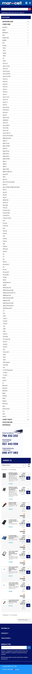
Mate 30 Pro (6, 156)
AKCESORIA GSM (7, 21)
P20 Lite (5, 231)
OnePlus (4, 396)
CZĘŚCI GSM (6, 24)
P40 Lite (5, 246)
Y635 (4, 359)
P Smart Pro (6, 215)
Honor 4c (5, 79)
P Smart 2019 (6, 210)
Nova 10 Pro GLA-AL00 (9, 182)
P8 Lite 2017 (6, 264)
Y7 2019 (5, 375)
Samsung (4, 403)
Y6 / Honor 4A (6, 339)
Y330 (4, 316)
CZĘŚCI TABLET (7, 419)
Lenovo (4, 380)
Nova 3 (4, 189)
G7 (3, 58)
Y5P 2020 (5, 336)
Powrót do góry (24, 620)
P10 (4, 220)
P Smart (5, 207)
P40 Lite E (5, 249)
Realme (4, 401)
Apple (3, 30)
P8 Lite (4, 262)
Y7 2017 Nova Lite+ (8, 370)
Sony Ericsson (6, 408)
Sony (3, 406)
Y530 (4, 329)
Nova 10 (5, 179)
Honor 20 (5, 68)
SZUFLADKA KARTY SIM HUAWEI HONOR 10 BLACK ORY (13, 553)
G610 (4, 50)
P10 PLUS (5, 225)
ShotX (4, 280)
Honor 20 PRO (6, 73)
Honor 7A (5, 99)
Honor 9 (5, 115)
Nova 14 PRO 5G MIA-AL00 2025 (11, 187)
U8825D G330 (6, 300)
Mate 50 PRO (6, 158)
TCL (3, 411)
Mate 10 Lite (6, 143)
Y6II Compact (6, 362)
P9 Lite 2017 (6, 272)
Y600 (4, 354)
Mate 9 (4, 166)
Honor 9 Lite (6, 117)
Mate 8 (4, 164)
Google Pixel (5, 37)
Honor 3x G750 (6, 76)
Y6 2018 (5, 344)
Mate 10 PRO (6, 146)
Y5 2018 (5, 321)
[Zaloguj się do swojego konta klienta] (26, 3)
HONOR (4, 40)
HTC (3, 43)
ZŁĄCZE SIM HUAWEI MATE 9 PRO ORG (14, 601)
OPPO (4, 398)
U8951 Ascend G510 (8, 305)
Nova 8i (5, 195)
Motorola (4, 388)
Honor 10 (5, 63)
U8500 (4, 285)
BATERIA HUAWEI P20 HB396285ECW (13, 473)
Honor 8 (5, 104)
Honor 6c (5, 91)
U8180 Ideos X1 (7, 282)
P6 (3, 254)
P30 (4, 236)
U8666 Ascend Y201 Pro (9, 292)
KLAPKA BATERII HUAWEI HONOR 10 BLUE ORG (13, 537)
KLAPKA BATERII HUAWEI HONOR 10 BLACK (13, 521)
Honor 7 (5, 94)
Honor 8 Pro (6, 110)
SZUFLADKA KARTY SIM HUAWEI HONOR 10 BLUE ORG (13, 569)
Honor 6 (5, 89)
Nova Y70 (5, 202)
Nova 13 (5, 184)
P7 (3, 256)
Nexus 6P (5, 174)
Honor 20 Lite (6, 71)
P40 (4, 244)
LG (3, 383)
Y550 (4, 331)
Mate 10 (5, 140)
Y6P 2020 (5, 365)
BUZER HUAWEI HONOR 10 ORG (12, 503)
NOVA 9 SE (5, 200)
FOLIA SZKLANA (7, 422)
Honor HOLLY (6, 125)
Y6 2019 (5, 347)
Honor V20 (5, 130)
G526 (4, 48)
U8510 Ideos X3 (7, 287)
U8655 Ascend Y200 (8, 290)
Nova (4, 177)
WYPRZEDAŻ (6, 425)
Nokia (3, 393)
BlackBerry (5, 32)
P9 (3, 267)
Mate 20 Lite (6, 151)
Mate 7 (4, 161)
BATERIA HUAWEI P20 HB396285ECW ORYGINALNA (13, 488)
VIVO (3, 414)
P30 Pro (5, 241)
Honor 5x (5, 86)
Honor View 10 (6, 133)
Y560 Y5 (5, 334)
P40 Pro (5, 251)
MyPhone (4, 390)
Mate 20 (5, 148)
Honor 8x (5, 112)
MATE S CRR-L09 (7, 171)
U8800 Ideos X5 (7, 295)
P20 (4, 228)
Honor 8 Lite (6, 107)
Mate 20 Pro (6, 153)
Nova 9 (4, 197)
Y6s (4, 367)
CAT (3, 35)
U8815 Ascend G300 (8, 298)
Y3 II (4, 313)
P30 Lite (5, 238)
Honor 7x (5, 102)
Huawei (4, 45)
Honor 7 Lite (6, 97)
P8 (3, 259)
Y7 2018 (5, 372)
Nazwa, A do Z (13, 465)
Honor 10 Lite (6, 66)
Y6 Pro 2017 (6, 352)
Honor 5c (5, 84)
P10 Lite (5, 223)
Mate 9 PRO (6, 169)
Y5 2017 (5, 318)
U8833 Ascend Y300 (8, 303)
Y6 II (4, 349)
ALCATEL (4, 27)
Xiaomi (4, 416)
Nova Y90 (5, 205)
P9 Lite (4, 269)
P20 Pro (5, 233)
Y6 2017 (5, 341)
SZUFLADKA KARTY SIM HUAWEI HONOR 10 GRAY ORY (14, 584)
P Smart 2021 (6, 213)
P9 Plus (5, 277)
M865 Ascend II (7, 138)
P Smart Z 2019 (7, 218)
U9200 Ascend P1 (7, 308)
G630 (4, 55)
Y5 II (4, 326)
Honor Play (5, 128)
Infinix (3, 377)
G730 (4, 61)
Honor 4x (5, 81)
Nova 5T (5, 192)
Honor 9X (5, 122)
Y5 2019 (5, 323)
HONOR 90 (5, 120)
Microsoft (4, 385)
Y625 (4, 357)
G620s (4, 53)
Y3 (3, 310)
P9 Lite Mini (6, 274)
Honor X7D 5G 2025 (8, 135)
